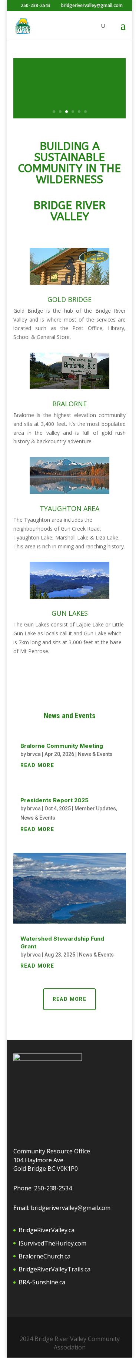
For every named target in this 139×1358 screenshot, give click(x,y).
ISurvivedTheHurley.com (52, 1243)
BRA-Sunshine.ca (42, 1282)
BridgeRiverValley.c (45, 1230)
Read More (70, 999)
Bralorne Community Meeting (61, 745)
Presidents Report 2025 (54, 800)
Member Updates (95, 808)
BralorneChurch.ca (44, 1256)
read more (37, 765)
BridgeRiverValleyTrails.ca (54, 1269)
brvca (34, 754)
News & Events (95, 754)
